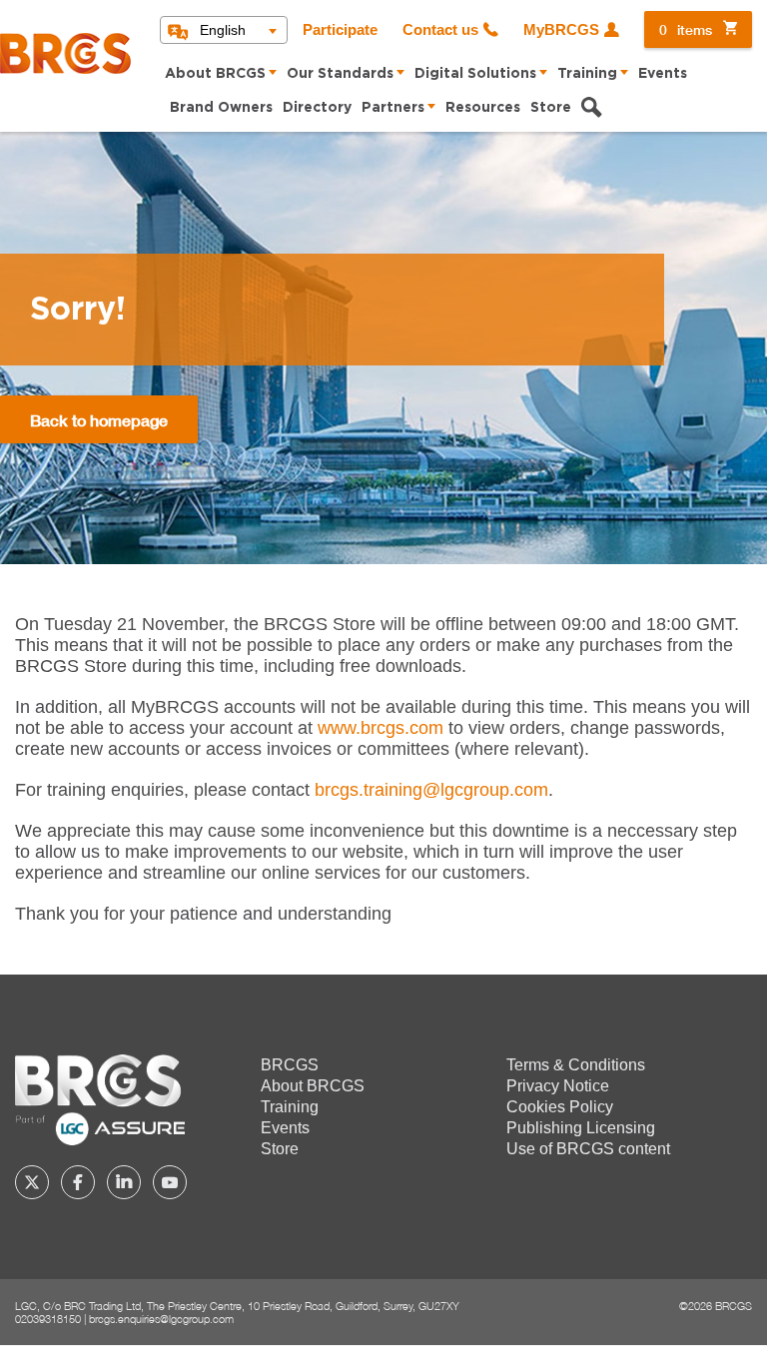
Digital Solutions (475, 74)
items (685, 29)
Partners (393, 108)
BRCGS (290, 1064)
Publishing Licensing (580, 1127)
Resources (482, 108)
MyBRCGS (561, 30)
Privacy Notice (557, 1085)
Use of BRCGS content (588, 1148)
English (223, 30)
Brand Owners (221, 108)
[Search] (591, 110)
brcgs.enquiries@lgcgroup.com (161, 1318)
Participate (340, 30)
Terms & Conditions (575, 1064)
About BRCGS (215, 74)
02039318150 (48, 1318)
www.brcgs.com (380, 728)
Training (587, 74)
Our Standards (340, 74)
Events (662, 74)
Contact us (440, 30)
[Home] (65, 53)
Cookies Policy (559, 1106)
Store (550, 108)
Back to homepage (99, 419)
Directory (317, 108)
